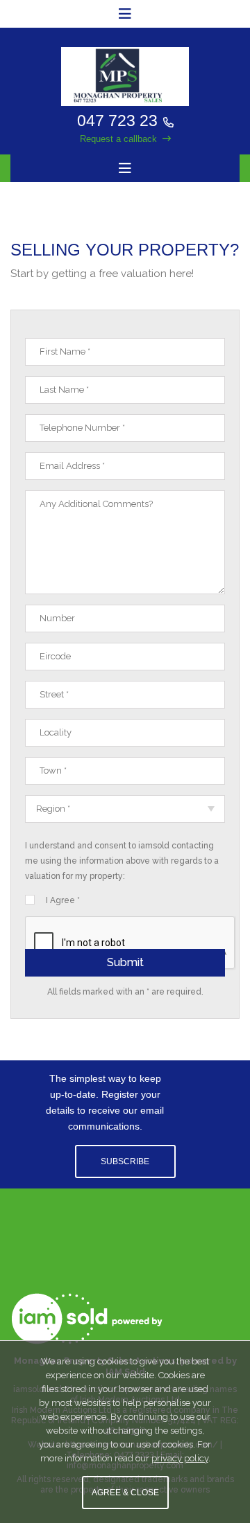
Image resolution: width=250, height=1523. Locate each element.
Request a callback (118, 139)
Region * (53, 808)
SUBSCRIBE (125, 1161)
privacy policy (179, 1458)
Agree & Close (125, 1492)
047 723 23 (117, 121)
